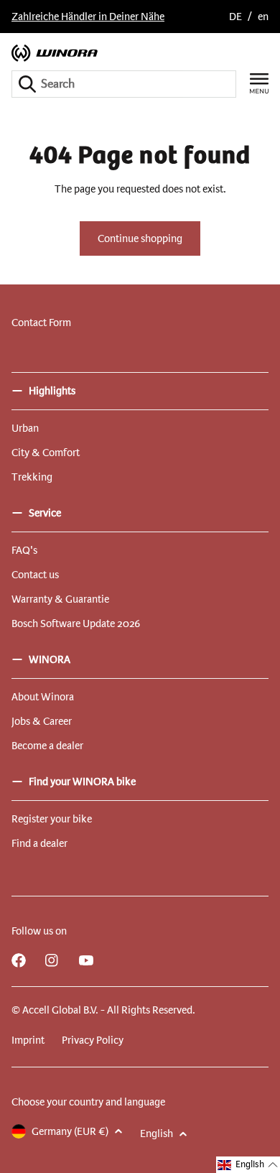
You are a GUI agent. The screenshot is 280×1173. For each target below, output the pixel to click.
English (156, 1133)
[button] (248, 1164)
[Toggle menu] (259, 83)
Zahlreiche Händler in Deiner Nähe (87, 16)
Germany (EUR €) (70, 1131)
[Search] (27, 84)
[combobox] (123, 84)
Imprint (28, 1040)
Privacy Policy (92, 1040)
